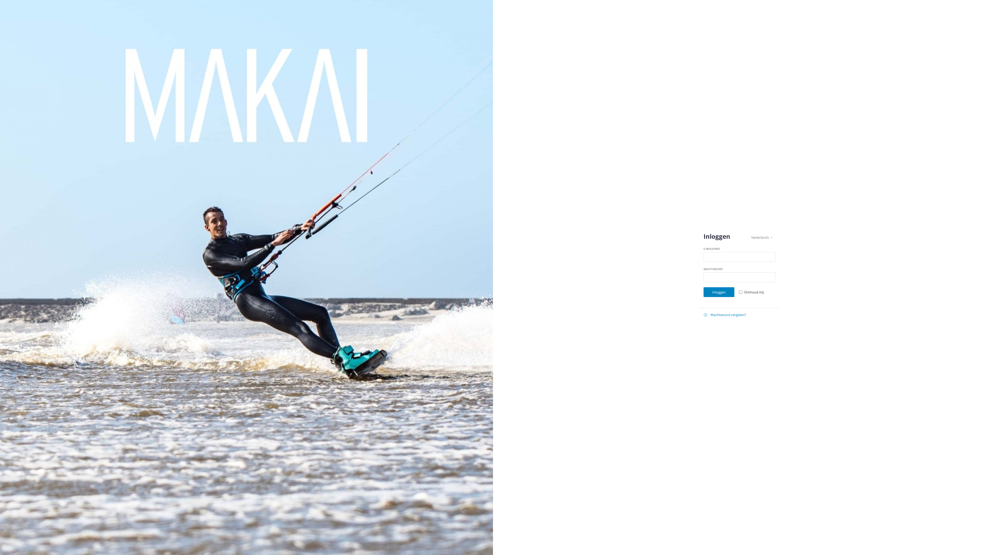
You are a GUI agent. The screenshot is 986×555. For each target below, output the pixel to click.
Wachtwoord (713, 269)
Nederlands (762, 237)
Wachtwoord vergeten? (725, 314)
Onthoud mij (754, 292)
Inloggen (719, 292)
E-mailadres (712, 249)
